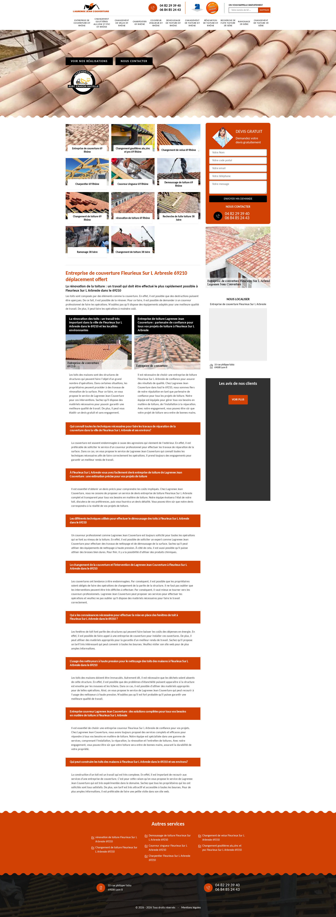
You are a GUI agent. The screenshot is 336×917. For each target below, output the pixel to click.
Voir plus (238, 399)
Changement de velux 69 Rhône (122, 23)
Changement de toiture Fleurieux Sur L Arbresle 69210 (116, 849)
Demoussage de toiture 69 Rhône (173, 23)
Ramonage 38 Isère (244, 23)
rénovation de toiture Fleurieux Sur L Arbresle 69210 (116, 839)
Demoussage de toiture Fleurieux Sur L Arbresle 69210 (170, 837)
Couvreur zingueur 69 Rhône (156, 23)
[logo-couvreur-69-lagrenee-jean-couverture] (88, 8)
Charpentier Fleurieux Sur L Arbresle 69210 (169, 858)
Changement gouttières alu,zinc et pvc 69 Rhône (102, 23)
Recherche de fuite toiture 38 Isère (228, 23)
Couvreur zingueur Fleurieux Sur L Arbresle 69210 (168, 847)
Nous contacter (134, 61)
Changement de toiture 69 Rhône (192, 23)
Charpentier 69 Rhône (140, 23)
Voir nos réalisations (89, 61)
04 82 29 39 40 (170, 6)
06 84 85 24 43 (170, 10)
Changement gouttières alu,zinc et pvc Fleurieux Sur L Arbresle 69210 (222, 847)
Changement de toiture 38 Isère (261, 23)
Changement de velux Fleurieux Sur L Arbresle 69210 (223, 837)
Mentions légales (191, 907)
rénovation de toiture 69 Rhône (210, 23)
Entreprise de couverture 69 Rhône (82, 23)
